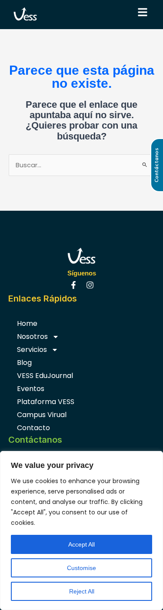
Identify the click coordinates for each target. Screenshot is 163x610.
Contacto (33, 428)
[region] (81, 530)
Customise (81, 567)
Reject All (81, 591)
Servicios (32, 350)
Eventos (30, 389)
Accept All (81, 544)
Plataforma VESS (45, 402)
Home (27, 323)
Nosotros (32, 336)
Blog (24, 363)
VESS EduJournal (45, 376)
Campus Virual (42, 415)
